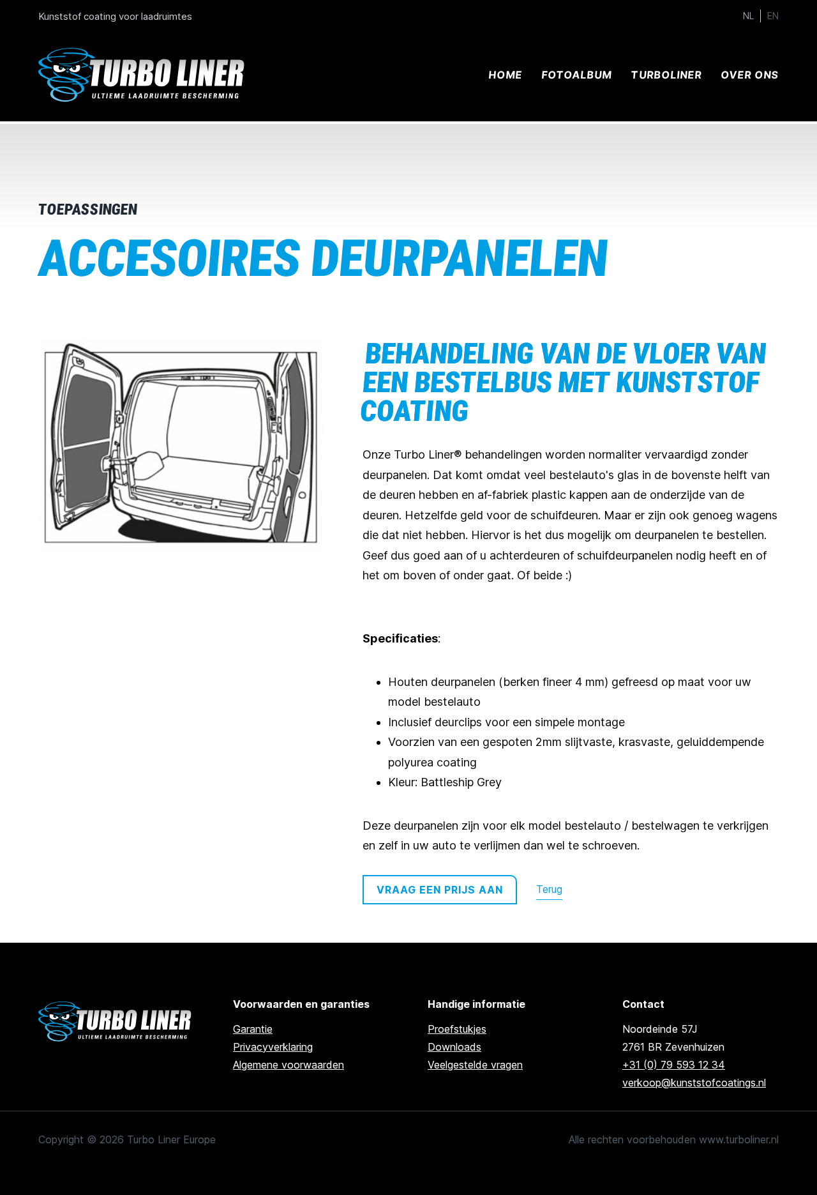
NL (748, 15)
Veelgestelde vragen (475, 1064)
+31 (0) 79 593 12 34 (673, 1064)
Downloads (454, 1046)
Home (505, 74)
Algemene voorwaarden (288, 1064)
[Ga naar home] (143, 75)
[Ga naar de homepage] (116, 1022)
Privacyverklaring (273, 1046)
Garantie (253, 1029)
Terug (549, 889)
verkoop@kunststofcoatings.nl (694, 1082)
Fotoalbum (576, 74)
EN (773, 15)
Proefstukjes (457, 1029)
